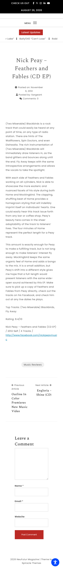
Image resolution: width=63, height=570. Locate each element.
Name (19, 485)
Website (20, 516)
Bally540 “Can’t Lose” (32, 38)
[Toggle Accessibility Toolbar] (55, 562)
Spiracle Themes (31, 563)
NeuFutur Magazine (28, 559)
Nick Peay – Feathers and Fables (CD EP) (31, 69)
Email (19, 501)
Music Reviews (33, 364)
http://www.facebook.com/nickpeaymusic (31, 337)
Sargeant (36, 94)
